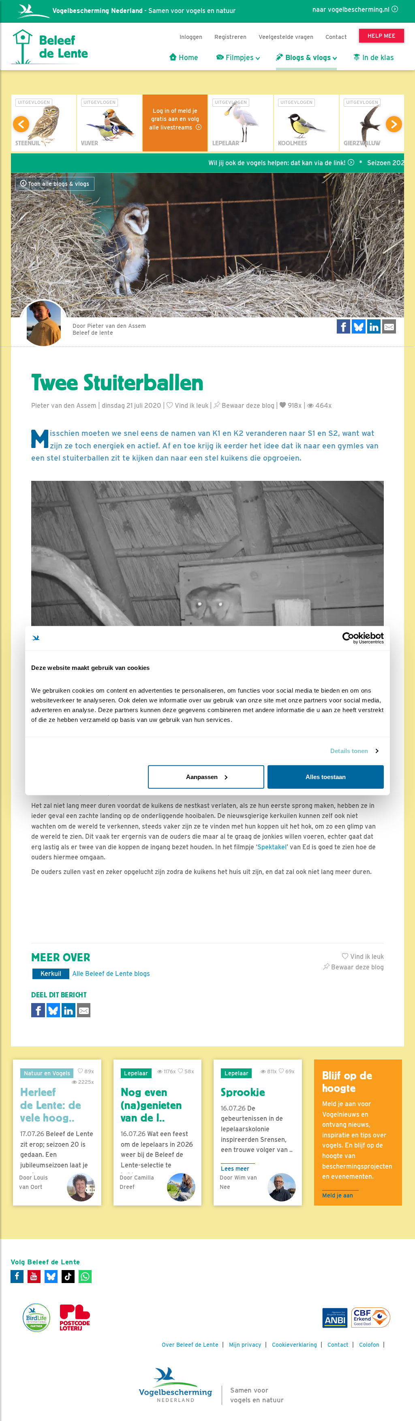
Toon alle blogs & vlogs (57, 184)
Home (187, 58)
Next (394, 124)
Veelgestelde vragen (286, 36)
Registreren (230, 36)
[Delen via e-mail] (389, 326)
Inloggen (191, 36)
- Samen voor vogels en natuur (144, 11)
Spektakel (272, 847)
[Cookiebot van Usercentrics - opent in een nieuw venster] (348, 638)
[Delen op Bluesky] (359, 326)
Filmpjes (239, 58)
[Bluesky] (51, 1276)
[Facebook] (17, 1276)
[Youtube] (34, 1276)
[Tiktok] (68, 1276)
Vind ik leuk (190, 405)
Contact (336, 36)
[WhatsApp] (85, 1276)
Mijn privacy (245, 1344)
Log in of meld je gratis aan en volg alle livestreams (174, 119)
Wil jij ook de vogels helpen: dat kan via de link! (248, 163)
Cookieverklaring (294, 1344)
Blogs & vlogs (307, 58)
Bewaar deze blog (247, 405)
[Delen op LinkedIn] (374, 326)
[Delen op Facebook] (344, 326)
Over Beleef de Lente (190, 1344)
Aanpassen (202, 776)
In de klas (377, 58)
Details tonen (349, 750)
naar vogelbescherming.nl (350, 9)
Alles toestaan (326, 776)
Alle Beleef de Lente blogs (111, 973)
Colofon (369, 1344)
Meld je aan (337, 1195)
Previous (21, 124)
